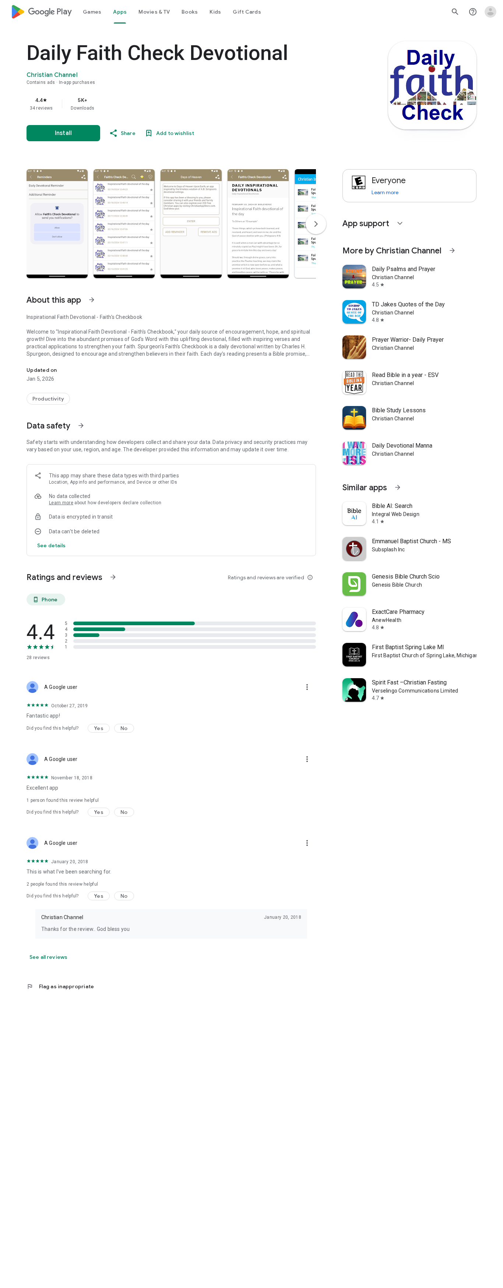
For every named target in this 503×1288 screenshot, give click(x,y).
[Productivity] (48, 398)
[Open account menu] (490, 12)
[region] (174, 104)
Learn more (61, 502)
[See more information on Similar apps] (398, 487)
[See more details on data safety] (51, 545)
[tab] (92, 12)
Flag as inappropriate (60, 986)
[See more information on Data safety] (81, 425)
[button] (57, 223)
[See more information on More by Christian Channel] (452, 250)
